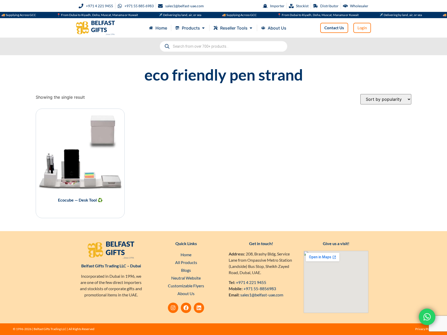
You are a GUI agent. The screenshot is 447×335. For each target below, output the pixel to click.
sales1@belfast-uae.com (261, 294)
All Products (186, 262)
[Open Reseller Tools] (251, 28)
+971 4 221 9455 (251, 282)
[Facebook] (186, 308)
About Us (186, 293)
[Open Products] (203, 28)
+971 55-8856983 (259, 288)
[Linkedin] (199, 308)
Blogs (186, 270)
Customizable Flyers (186, 285)
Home (186, 254)
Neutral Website (186, 277)
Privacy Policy (424, 329)
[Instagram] (173, 308)
